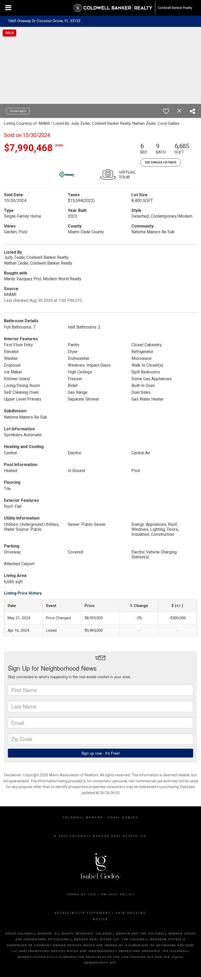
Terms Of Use (81, 894)
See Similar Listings (160, 162)
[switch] (166, 111)
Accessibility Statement (83, 913)
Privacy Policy (118, 894)
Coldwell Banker (83, 817)
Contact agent (18, 111)
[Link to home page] (113, 8)
